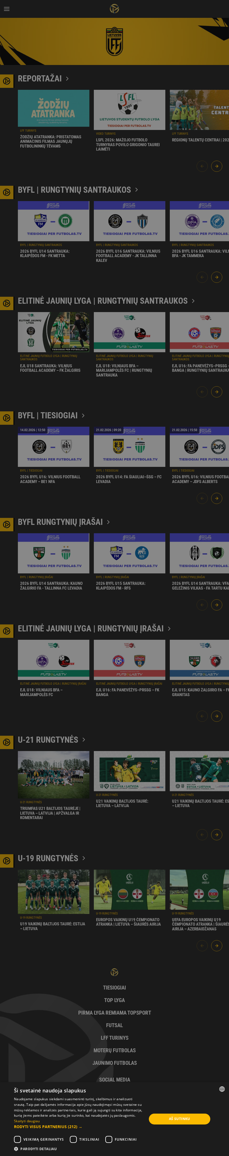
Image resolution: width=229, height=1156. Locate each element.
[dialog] (114, 578)
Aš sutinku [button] (179, 1118)
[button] (78, 1127)
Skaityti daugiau (27, 1121)
